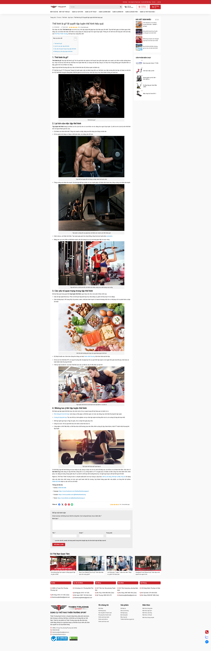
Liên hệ (159, 2)
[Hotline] (205, 632)
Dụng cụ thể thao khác (147, 11)
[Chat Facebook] (205, 642)
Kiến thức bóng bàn (147, 608)
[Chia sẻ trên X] (62, 504)
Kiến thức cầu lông (147, 612)
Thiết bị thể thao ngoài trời (127, 619)
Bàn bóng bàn (124, 615)
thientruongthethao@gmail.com (60, 632)
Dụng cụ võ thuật (91, 11)
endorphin (109, 236)
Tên (53, 533)
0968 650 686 (56, 481)
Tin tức (153, 2)
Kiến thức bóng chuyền (148, 617)
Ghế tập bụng (124, 612)
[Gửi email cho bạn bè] (65, 504)
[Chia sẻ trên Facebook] (59, 504)
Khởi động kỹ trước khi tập (61, 414)
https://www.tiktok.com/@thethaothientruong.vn (71, 498)
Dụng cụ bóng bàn (104, 11)
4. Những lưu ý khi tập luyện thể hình (62, 51)
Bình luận (55, 518)
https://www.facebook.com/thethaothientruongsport (74, 491)
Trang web (109, 533)
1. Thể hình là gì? (57, 43)
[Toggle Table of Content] (74, 39)
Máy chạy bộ (54, 11)
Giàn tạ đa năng (106, 476)
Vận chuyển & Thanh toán (134, 2)
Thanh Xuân (65, 27)
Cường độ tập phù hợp (60, 417)
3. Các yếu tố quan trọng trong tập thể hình (64, 49)
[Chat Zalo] (205, 637)
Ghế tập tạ (115, 476)
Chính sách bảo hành (103, 617)
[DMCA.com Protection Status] (73, 639)
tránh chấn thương (89, 356)
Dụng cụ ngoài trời (131, 11)
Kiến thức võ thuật (147, 615)
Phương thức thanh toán (104, 615)
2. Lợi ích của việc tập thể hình (61, 46)
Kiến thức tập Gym (147, 610)
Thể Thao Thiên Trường (61, 34)
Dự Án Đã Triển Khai (146, 2)
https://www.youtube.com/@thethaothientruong (72, 494)
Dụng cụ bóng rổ (118, 11)
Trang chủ (53, 17)
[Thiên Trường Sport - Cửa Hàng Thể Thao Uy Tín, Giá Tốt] (58, 7)
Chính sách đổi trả (103, 619)
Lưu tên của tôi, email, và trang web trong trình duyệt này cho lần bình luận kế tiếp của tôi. (80, 540)
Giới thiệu (125, 2)
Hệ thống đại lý (102, 610)
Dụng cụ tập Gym (77, 11)
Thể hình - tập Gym (67, 17)
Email (81, 533)
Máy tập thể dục (64, 11)
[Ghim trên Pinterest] (69, 504)
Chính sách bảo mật (103, 621)
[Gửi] (120, 7)
